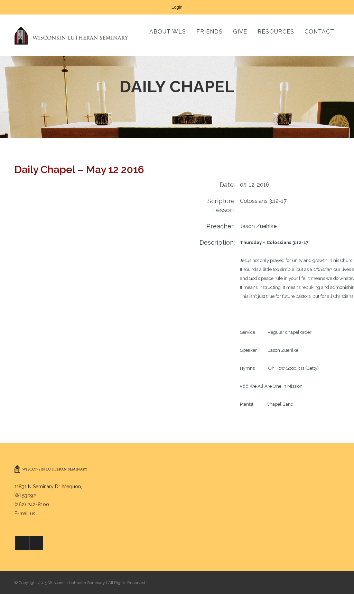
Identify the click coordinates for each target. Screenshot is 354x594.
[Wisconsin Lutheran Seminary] (71, 35)
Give (240, 31)
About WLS (167, 31)
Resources (276, 31)
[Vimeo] (36, 543)
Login (177, 7)
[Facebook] (22, 543)
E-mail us (25, 513)
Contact (319, 31)
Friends (209, 31)
